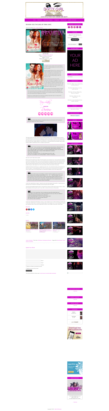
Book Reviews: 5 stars (61, 240)
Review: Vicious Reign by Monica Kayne (75, 92)
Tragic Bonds (74, 316)
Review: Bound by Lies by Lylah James (75, 88)
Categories (56, 20)
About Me (40, 20)
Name (42, 260)
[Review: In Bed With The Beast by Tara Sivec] (32, 225)
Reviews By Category (48, 20)
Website (42, 264)
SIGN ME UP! (75, 39)
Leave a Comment (39, 27)
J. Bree (74, 317)
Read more (75, 291)
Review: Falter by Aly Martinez (74, 96)
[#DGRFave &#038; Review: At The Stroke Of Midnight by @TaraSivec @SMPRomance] (45, 225)
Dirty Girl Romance (52, 7)
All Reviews (40, 240)
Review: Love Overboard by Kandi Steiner (75, 100)
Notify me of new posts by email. (32, 268)
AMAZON (45, 106)
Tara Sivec (31, 241)
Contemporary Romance (46, 240)
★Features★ (63, 20)
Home (34, 20)
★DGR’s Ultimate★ (72, 20)
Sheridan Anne (74, 313)
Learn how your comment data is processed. (48, 273)
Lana (34, 27)
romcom (27, 241)
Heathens (73, 312)
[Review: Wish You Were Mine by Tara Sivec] (59, 225)
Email (42, 262)
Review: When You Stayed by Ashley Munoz (75, 84)
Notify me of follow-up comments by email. (34, 266)
